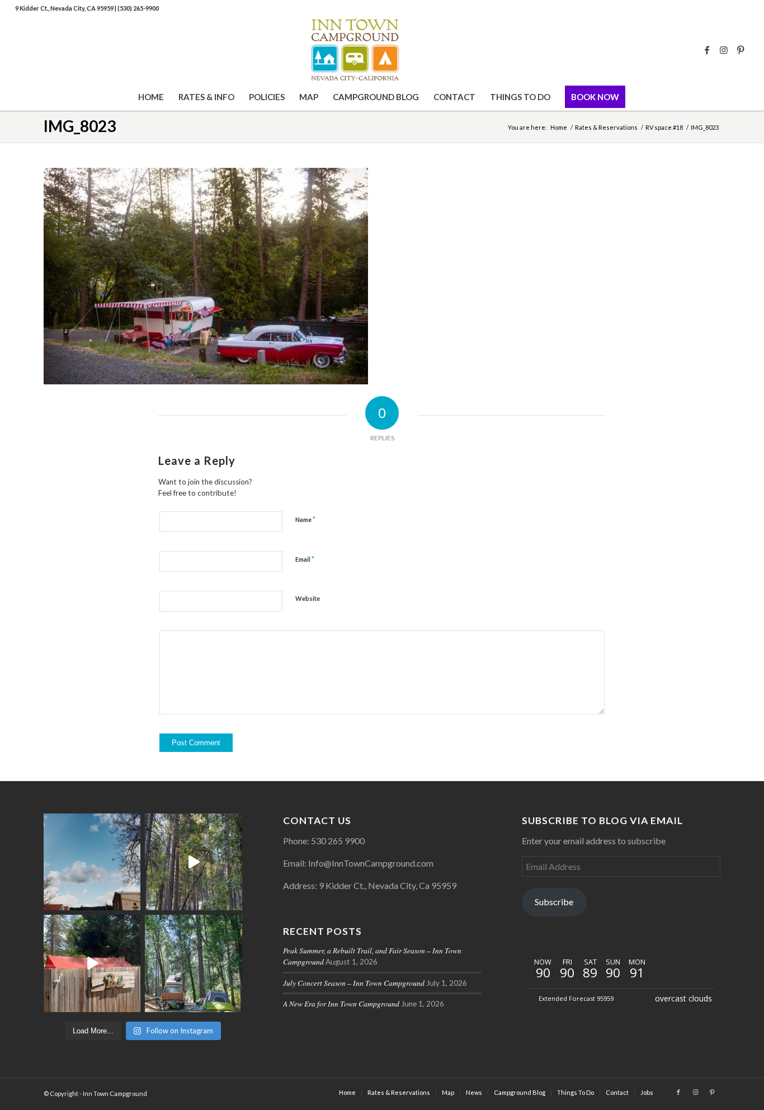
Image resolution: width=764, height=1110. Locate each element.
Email (304, 558)
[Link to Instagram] (723, 49)
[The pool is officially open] (92, 963)
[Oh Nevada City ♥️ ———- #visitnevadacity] (92, 861)
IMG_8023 (80, 125)
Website (307, 598)
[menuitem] (151, 97)
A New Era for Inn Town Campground (341, 1003)
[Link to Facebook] (707, 49)
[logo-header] (382, 50)
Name (305, 519)
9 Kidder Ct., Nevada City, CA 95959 (65, 8)
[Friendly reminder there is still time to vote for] (193, 963)
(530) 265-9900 (138, 8)
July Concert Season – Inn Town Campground (354, 982)
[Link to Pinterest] (740, 49)
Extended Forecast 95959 (576, 998)
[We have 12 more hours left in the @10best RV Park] (193, 861)
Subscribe (554, 901)
